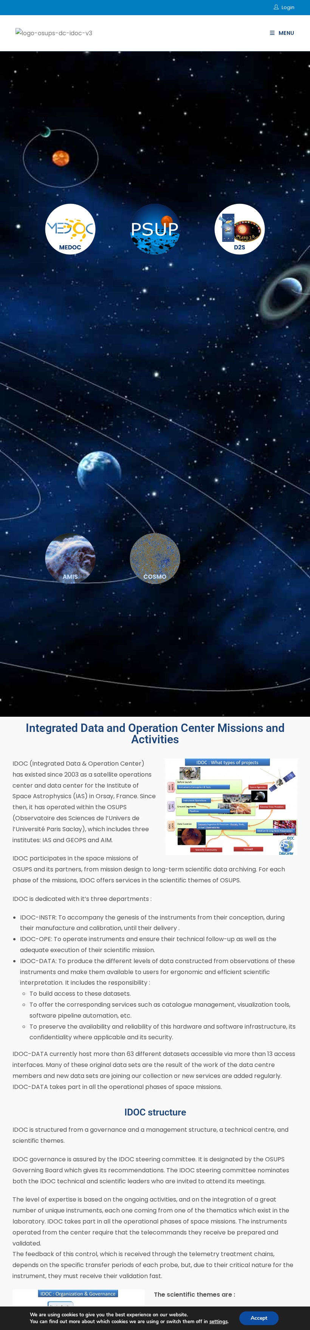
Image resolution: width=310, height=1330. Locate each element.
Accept (259, 1318)
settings (218, 1321)
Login (288, 7)
